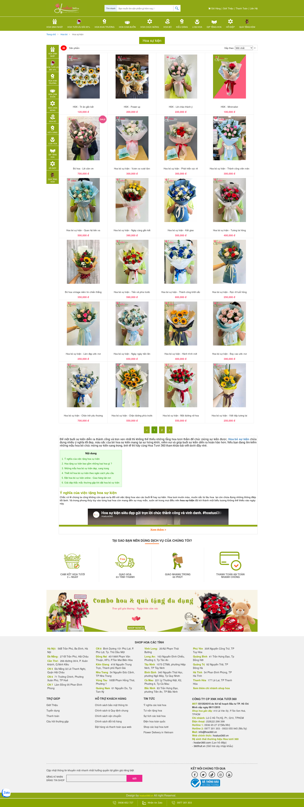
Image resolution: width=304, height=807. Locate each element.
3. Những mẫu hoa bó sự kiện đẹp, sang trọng (85, 468)
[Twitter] (203, 774)
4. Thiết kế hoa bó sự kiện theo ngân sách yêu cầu (88, 473)
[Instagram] (220, 774)
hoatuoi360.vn (146, 795)
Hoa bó (167, 26)
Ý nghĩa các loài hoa (155, 705)
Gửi (134, 778)
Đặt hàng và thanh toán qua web (113, 727)
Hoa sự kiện (78, 34)
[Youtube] (229, 774)
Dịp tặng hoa (214, 26)
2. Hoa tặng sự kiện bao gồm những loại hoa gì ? (87, 463)
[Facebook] (195, 774)
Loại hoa (197, 26)
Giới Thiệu (228, 8)
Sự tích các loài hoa (155, 716)
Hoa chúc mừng (149, 26)
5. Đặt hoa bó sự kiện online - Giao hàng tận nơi (86, 478)
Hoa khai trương (104, 26)
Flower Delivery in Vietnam (158, 732)
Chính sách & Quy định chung (111, 710)
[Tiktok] (212, 774)
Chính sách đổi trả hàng (108, 721)
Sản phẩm (71, 48)
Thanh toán (242, 8)
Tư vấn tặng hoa (153, 710)
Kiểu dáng (182, 26)
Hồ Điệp (230, 26)
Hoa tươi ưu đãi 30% (78, 26)
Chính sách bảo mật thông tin (111, 705)
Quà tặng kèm (247, 26)
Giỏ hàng (215, 8)
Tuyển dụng (53, 710)
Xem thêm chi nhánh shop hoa (211, 688)
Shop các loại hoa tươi (156, 727)
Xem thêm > (158, 529)
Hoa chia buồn (127, 26)
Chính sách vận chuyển (108, 716)
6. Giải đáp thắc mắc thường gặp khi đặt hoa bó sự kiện (91, 482)
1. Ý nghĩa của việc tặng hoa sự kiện (81, 459)
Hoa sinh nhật (54, 26)
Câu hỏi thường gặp (57, 721)
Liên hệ (254, 8)
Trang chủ (51, 34)
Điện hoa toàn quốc (154, 721)
